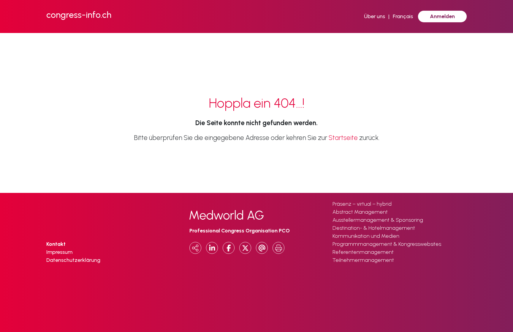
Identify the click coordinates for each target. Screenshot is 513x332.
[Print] (278, 248)
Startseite (343, 138)
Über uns (374, 16)
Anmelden (442, 16)
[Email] (262, 248)
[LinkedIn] (212, 248)
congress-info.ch (78, 15)
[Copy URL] (195, 248)
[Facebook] (229, 248)
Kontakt (56, 244)
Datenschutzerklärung (73, 260)
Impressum (59, 252)
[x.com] (245, 248)
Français (403, 16)
